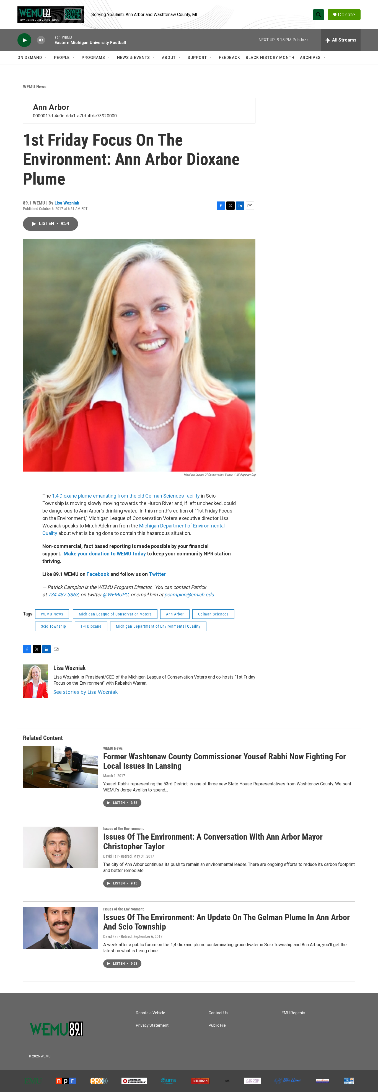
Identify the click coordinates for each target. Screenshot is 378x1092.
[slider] (50, 40)
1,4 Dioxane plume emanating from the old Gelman (107, 496)
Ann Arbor (51, 107)
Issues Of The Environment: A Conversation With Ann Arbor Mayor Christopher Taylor (213, 841)
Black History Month (270, 57)
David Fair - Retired (117, 856)
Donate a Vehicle (150, 1013)
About (169, 57)
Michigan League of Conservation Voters (115, 614)
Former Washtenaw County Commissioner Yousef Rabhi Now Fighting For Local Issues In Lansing (224, 761)
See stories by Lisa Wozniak (85, 692)
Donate (346, 14)
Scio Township (53, 626)
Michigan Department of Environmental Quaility (158, 626)
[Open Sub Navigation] (46, 57)
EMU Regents (293, 1013)
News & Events (133, 57)
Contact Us (218, 1013)
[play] (24, 40)
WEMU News (34, 86)
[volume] (41, 40)
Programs (93, 57)
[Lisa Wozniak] (35, 681)
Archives (310, 57)
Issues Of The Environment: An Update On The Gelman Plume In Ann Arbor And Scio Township (226, 922)
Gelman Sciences (213, 614)
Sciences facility (181, 496)
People (62, 57)
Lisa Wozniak (67, 203)
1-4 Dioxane (91, 626)
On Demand (29, 57)
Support (197, 57)
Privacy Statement (152, 1025)
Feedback (229, 57)
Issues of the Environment (123, 828)
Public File (217, 1025)
